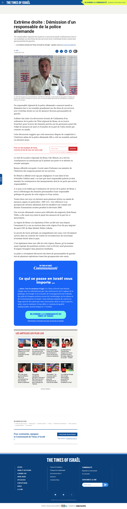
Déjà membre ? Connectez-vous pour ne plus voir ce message (46, 321)
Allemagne (32, 423)
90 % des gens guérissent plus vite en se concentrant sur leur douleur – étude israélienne (23, 378)
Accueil (19, 467)
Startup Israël (22, 483)
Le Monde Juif (21, 473)
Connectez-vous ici (71, 438)
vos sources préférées (69, 45)
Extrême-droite (42, 423)
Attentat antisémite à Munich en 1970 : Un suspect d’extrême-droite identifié (24, 353)
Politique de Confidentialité (57, 470)
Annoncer (53, 477)
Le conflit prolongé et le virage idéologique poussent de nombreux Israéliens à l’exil (67, 378)
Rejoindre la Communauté (96, 2)
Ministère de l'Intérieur (60, 423)
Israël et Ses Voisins (21, 423)
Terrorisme (29, 425)
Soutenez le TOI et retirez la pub (117, 2)
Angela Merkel (19, 425)
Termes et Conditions (56, 467)
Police (50, 423)
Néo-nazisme (72, 423)
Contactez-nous (54, 480)
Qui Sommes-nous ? (56, 473)
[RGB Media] (65, 506)
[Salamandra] (81, 506)
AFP (17, 50)
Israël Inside (21, 477)
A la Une (20, 489)
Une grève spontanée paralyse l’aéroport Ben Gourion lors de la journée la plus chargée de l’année (38, 379)
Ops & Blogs (21, 480)
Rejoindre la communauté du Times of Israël (45, 314)
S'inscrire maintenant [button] (67, 434)
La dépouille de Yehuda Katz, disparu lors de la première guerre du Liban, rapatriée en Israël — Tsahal (67, 353)
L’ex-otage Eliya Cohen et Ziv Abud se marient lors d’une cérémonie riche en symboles (53, 353)
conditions (69, 152)
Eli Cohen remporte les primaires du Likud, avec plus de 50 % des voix (38, 352)
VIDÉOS (19, 486)
